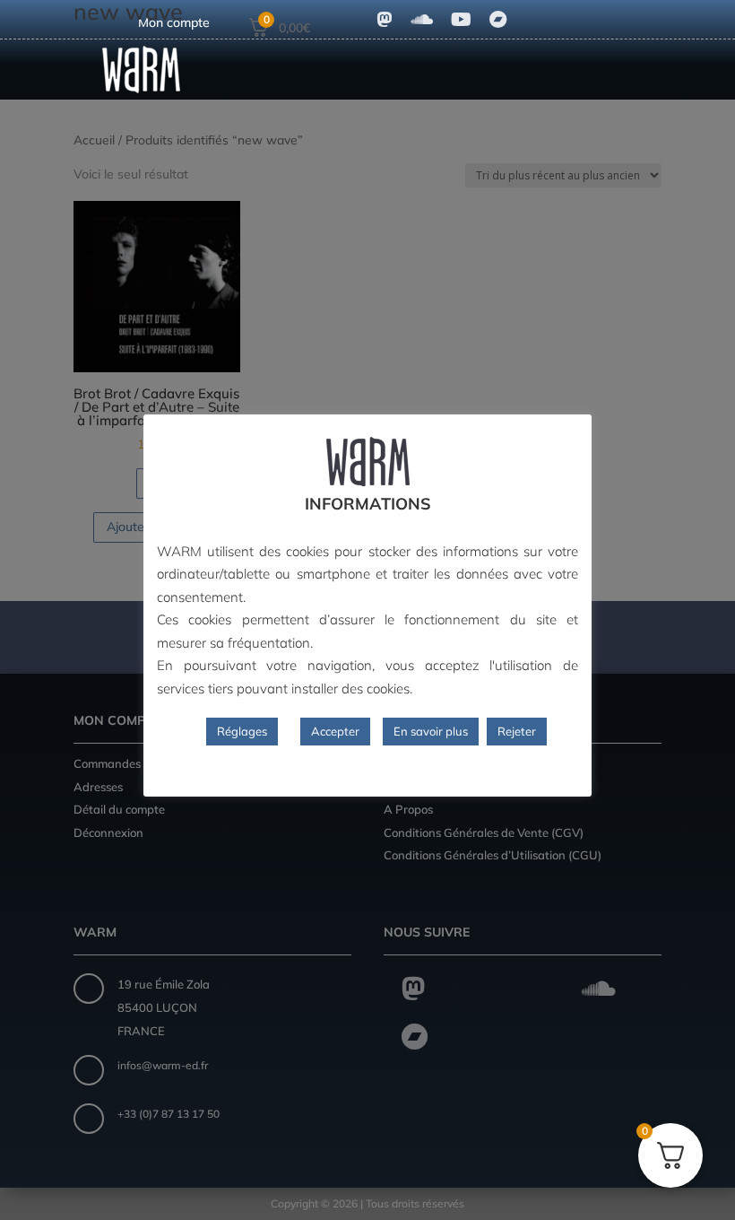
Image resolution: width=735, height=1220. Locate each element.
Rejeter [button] (516, 731)
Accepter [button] (335, 731)
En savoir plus (430, 731)
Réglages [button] (242, 731)
